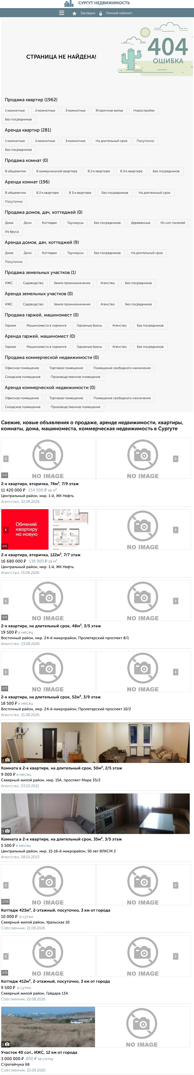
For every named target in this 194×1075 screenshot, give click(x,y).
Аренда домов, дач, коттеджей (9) (42, 242)
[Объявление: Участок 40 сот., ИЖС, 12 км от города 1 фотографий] (95, 1047)
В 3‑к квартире (131, 171)
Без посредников (18, 119)
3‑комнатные (75, 110)
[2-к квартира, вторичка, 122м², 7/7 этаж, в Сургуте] (48, 550)
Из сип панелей (173, 223)
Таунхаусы (75, 223)
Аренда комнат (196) (27, 182)
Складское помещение (22, 377)
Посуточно (145, 141)
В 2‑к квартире (99, 171)
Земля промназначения (72, 283)
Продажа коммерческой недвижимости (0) (52, 357)
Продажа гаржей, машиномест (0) (42, 315)
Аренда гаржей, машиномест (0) (40, 336)
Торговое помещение (66, 368)
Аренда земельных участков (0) (39, 294)
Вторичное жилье (109, 110)
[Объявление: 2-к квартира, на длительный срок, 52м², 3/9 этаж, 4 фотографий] (48, 692)
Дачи (28, 223)
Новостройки (144, 110)
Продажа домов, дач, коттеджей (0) (43, 212)
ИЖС (9, 283)
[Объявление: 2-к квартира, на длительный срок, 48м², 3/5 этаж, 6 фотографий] (48, 621)
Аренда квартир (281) (28, 130)
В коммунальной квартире (56, 171)
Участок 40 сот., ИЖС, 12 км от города (39, 1053)
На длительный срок (111, 141)
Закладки (87, 13)
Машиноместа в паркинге (46, 325)
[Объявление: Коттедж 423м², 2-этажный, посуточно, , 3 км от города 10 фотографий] (48, 905)
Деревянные (140, 223)
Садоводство (33, 283)
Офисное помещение (22, 368)
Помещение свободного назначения (122, 368)
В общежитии (15, 171)
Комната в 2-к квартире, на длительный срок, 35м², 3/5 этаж (61, 839)
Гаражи (10, 325)
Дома (9, 223)
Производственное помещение (75, 377)
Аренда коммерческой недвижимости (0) (50, 387)
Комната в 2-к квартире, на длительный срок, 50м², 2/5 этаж (61, 768)
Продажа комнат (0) (26, 160)
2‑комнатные (45, 110)
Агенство (108, 283)
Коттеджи (49, 223)
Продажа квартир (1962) (31, 100)
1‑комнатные (15, 110)
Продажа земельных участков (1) (40, 272)
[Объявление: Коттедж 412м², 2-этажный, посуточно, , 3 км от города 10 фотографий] (48, 976)
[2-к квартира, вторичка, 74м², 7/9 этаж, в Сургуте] (48, 479)
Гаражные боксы (89, 325)
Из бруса (12, 231)
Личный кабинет (119, 13)
